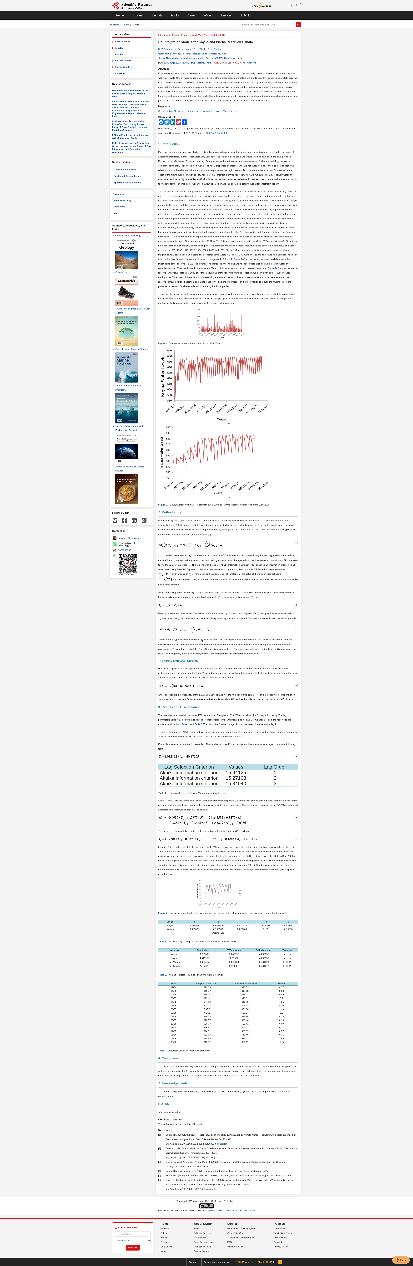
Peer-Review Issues (204, 1242)
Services (226, 15)
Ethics (197, 1228)
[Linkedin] (134, 520)
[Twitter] (115, 520)
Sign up (193, 1262)
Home (120, 15)
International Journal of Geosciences (177, 35)
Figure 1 (230, 250)
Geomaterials (122, 272)
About (208, 15)
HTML (201, 62)
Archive (119, 54)
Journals (156, 15)
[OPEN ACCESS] (262, 5)
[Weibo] (144, 520)
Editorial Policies (202, 1233)
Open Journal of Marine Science (131, 349)
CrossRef (222, 1144)
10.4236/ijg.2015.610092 (176, 62)
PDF (193, 62)
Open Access (280, 1228)
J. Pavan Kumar (183, 49)
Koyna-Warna (203, 111)
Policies (279, 1223)
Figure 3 (191, 851)
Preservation (280, 1237)
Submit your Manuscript (216, 1262)
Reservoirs (216, 111)
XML (209, 62)
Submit (245, 15)
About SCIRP (203, 1223)
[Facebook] (124, 520)
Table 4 (185, 860)
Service (232, 1223)
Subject (164, 1233)
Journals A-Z (167, 1228)
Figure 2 (238, 259)
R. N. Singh (200, 49)
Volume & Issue (235, 1246)
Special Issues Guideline (127, 182)
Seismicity (179, 111)
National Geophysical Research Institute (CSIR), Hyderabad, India (193, 53)
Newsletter (119, 194)
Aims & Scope (122, 41)
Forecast (190, 111)
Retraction (279, 1242)
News (191, 15)
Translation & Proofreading (241, 1237)
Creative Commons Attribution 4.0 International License (230, 1211)
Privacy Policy (281, 1246)
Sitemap (165, 1242)
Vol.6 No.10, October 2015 (211, 35)
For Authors (200, 1237)
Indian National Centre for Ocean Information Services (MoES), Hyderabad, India (200, 58)
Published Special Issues (127, 176)
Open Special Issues (125, 169)
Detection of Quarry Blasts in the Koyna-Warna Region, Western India (130, 93)
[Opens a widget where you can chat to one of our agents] (401, 1260)
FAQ (115, 212)
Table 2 (198, 724)
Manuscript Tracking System (241, 1228)
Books (175, 15)
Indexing (120, 73)
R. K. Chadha (215, 49)
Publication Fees (124, 67)
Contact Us (119, 206)
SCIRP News (243, 1262)
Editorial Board (123, 60)
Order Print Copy (122, 200)
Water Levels (230, 111)
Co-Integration (165, 111)
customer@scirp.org (128, 538)
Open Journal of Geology (128, 235)
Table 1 (185, 724)
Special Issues (201, 1251)
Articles (137, 15)
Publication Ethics (283, 1233)
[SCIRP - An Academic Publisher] (132, 5)
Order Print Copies (236, 1233)
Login (294, 5)
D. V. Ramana (165, 49)
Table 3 (238, 736)
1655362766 (124, 550)
